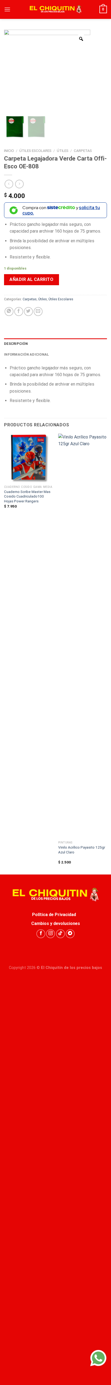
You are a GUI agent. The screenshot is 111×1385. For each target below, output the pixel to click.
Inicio (9, 150)
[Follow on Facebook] (40, 933)
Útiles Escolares (35, 150)
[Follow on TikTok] (60, 933)
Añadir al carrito (31, 279)
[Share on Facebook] (18, 311)
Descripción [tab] (16, 344)
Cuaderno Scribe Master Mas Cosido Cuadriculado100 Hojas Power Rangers (27, 496)
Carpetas (83, 150)
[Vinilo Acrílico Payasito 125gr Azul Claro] (82, 636)
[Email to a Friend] (38, 311)
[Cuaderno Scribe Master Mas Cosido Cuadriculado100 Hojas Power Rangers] (28, 458)
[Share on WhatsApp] (9, 311)
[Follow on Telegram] (70, 933)
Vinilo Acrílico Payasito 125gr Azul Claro (81, 849)
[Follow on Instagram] (50, 933)
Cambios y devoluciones (55, 923)
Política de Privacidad (55, 914)
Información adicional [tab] (26, 354)
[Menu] (7, 9)
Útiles (62, 150)
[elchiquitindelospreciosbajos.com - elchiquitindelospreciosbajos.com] (55, 9)
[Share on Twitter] (28, 311)
